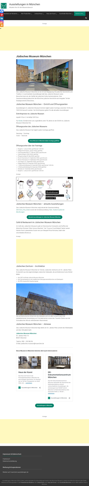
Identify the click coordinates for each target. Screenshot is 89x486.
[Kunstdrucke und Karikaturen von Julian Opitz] (44, 189)
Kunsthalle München (65, 13)
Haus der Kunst (51, 13)
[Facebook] (1, 11)
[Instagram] (1, 21)
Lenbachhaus (38, 13)
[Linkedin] (1, 18)
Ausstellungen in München (24, 4)
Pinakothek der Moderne (9, 13)
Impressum (6, 459)
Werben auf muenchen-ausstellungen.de (15, 472)
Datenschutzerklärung (10, 461)
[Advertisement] (44, 38)
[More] (1, 25)
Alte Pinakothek (26, 13)
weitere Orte (79, 13)
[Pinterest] (1, 15)
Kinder (21, 121)
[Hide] (0, 28)
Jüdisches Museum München (26, 333)
